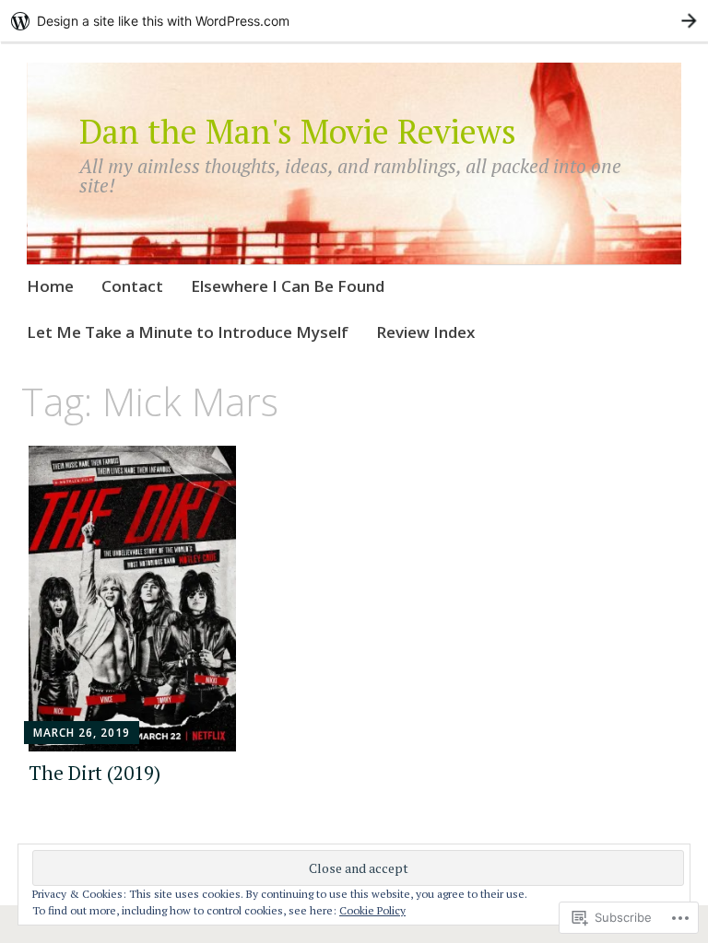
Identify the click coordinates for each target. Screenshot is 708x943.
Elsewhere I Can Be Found (287, 286)
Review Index (425, 332)
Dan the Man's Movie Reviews (297, 131)
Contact (132, 286)
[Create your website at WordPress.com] (354, 20)
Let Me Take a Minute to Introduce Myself (187, 332)
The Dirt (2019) (94, 773)
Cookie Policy (372, 910)
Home (50, 286)
